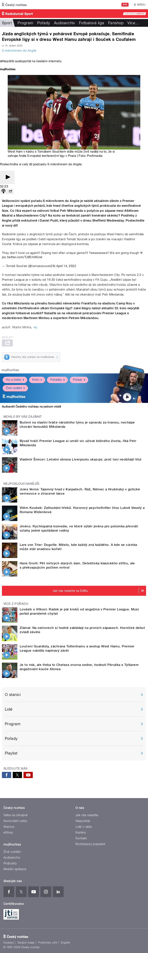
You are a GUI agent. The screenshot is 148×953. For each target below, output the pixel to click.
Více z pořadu (15, 604)
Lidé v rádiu (84, 827)
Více (133, 23)
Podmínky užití (47, 942)
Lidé (9, 709)
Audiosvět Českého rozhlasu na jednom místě (31, 406)
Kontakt (81, 838)
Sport (7, 23)
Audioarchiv (64, 23)
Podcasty (10, 863)
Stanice (8, 827)
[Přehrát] (7, 177)
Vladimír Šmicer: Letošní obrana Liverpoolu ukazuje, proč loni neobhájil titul (80, 459)
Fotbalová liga (91, 23)
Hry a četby (13, 380)
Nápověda (83, 821)
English (65, 942)
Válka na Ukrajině (15, 815)
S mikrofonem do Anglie (19, 50)
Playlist (11, 753)
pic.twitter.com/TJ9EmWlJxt (22, 257)
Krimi (35, 380)
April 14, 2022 (66, 266)
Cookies (8, 942)
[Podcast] (3, 191)
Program (25, 23)
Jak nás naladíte (87, 815)
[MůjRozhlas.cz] (7, 69)
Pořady (43, 23)
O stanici (13, 694)
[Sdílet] (10, 191)
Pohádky (56, 380)
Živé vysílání (14, 388)
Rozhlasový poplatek (90, 844)
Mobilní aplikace (14, 869)
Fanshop (116, 23)
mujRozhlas (10, 370)
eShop (8, 832)
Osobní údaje (26, 942)
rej (35, 327)
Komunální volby (15, 821)
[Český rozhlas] (14, 4)
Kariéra (81, 832)
